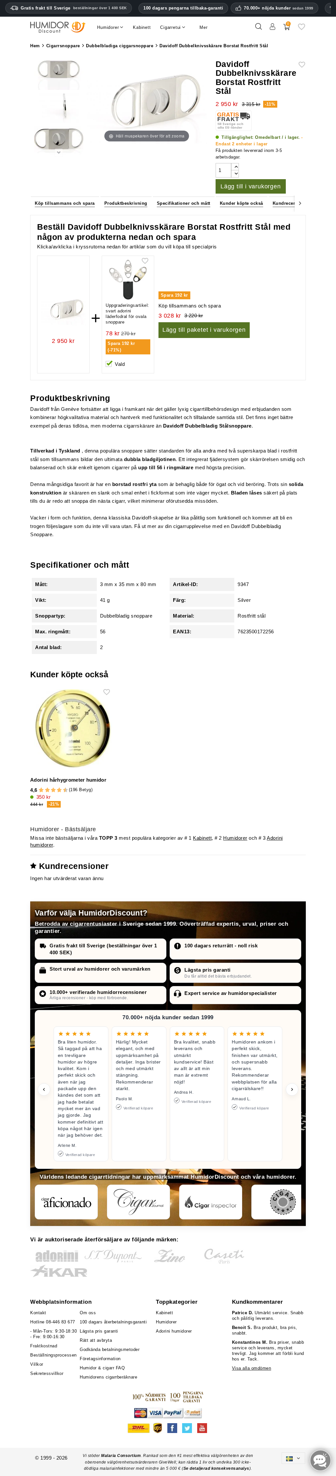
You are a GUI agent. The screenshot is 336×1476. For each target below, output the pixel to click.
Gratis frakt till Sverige (74, 8)
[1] (38, 790)
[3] (44, 790)
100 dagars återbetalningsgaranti (113, 1321)
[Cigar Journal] (138, 1202)
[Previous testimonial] (44, 1089)
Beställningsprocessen (53, 1355)
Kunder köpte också (241, 203)
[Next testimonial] (292, 1089)
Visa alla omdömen (251, 1368)
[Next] (300, 203)
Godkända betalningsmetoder (109, 1349)
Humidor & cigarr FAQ (102, 1367)
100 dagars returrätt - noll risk (221, 945)
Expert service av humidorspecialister (230, 993)
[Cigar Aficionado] (66, 1202)
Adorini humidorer (174, 1331)
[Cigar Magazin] (282, 1202)
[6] (53, 790)
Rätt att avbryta (96, 1340)
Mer (203, 27)
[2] (41, 790)
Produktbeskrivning (125, 203)
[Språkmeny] (293, 1458)
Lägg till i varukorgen (250, 186)
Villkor (36, 1364)
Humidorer (235, 838)
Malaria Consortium (121, 1455)
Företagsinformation (100, 1358)
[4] (47, 790)
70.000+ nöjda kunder (278, 8)
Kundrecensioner (291, 203)
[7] (56, 790)
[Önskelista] (301, 29)
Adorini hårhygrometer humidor (68, 780)
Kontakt (38, 1312)
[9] (62, 790)
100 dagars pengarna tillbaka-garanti (183, 8)
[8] (59, 790)
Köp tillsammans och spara (65, 203)
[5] (50, 790)
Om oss (88, 1312)
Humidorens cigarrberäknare (108, 1377)
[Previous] (35, 203)
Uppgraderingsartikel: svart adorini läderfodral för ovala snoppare (127, 314)
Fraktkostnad (43, 1345)
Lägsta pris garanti (207, 970)
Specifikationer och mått (183, 203)
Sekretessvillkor (46, 1373)
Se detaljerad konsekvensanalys (216, 1468)
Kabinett (202, 838)
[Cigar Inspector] (210, 1202)
